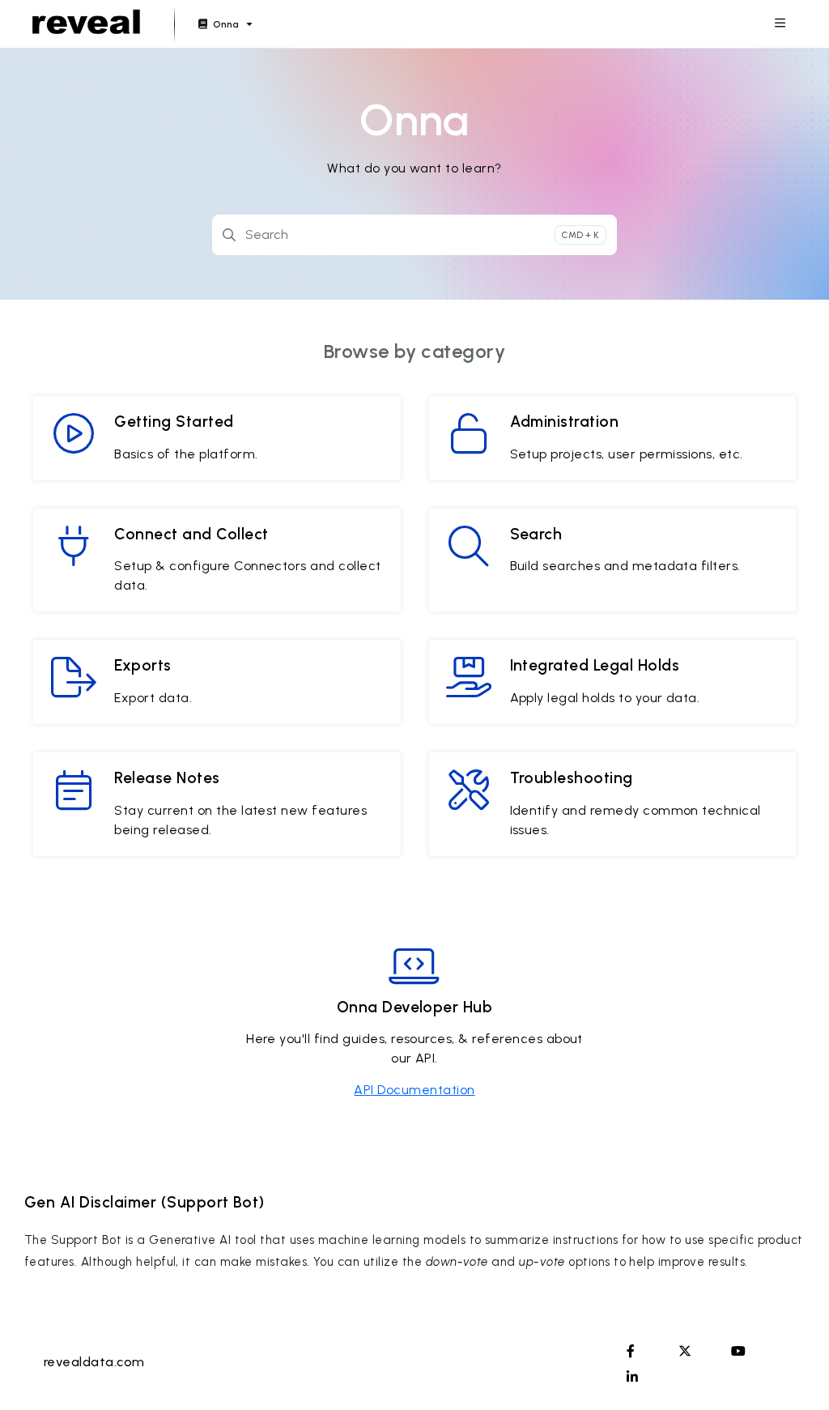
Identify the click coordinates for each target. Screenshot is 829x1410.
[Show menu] (780, 24)
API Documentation (414, 1089)
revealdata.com (94, 1362)
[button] (792, 1369)
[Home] (86, 24)
